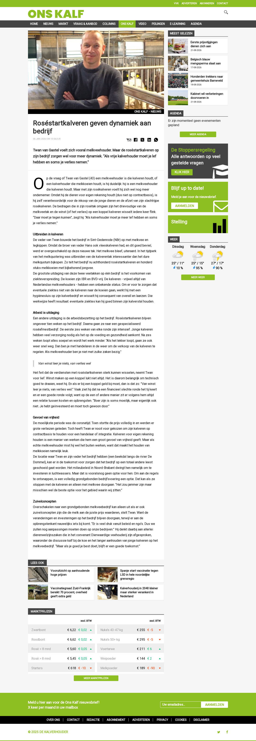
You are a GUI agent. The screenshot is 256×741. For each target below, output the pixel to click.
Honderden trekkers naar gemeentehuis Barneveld (207, 78)
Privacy (162, 719)
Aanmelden (184, 206)
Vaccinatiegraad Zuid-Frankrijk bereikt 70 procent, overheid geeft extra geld (70, 592)
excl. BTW (86, 621)
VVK (176, 3)
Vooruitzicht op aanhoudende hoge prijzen (70, 572)
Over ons (53, 719)
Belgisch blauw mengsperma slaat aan (206, 61)
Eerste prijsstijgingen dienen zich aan (204, 44)
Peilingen (158, 23)
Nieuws (48, 23)
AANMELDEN (214, 705)
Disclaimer (201, 719)
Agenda (196, 23)
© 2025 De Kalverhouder (48, 732)
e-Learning (177, 23)
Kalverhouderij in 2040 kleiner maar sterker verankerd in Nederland (139, 592)
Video (142, 23)
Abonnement (116, 719)
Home (34, 23)
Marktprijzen (41, 611)
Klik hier (182, 172)
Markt (63, 23)
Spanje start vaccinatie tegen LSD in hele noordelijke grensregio (139, 574)
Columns (109, 23)
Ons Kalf (127, 23)
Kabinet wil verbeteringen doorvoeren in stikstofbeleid (207, 96)
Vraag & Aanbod (85, 23)
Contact (222, 3)
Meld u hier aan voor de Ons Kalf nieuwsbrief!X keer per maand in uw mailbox (63, 704)
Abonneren (207, 3)
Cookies (181, 719)
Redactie (93, 719)
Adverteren (189, 3)
